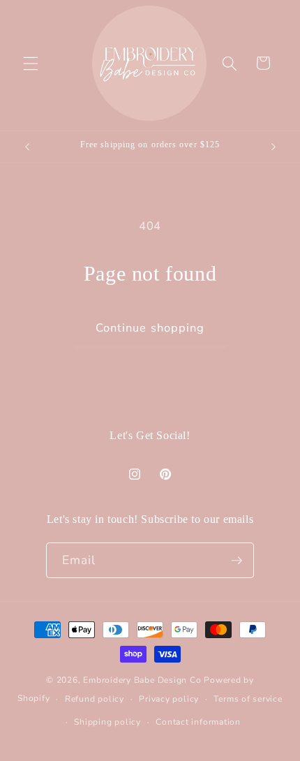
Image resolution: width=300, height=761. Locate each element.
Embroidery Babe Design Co (142, 680)
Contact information (198, 721)
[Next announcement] (273, 146)
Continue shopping (150, 328)
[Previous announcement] (27, 146)
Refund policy (94, 698)
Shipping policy (107, 721)
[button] (30, 63)
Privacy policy (169, 698)
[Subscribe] (236, 560)
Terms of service (247, 698)
